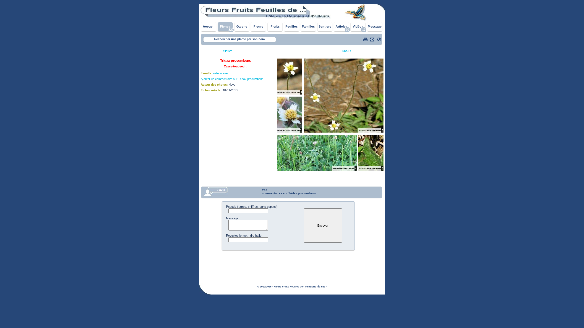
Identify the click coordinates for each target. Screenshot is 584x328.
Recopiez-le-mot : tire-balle (243, 235)
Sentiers (324, 26)
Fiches (225, 26)
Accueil (208, 26)
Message (375, 26)
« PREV (227, 50)
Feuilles (291, 26)
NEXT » (346, 50)
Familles (308, 26)
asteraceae (220, 73)
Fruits (275, 26)
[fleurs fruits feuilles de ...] (292, 20)
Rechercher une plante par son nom (239, 39)
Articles (341, 26)
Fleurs (258, 26)
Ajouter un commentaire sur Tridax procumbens (232, 79)
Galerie (241, 26)
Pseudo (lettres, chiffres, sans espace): (252, 206)
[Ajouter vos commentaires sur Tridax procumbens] (379, 39)
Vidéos (358, 26)
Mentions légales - (316, 286)
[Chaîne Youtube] (372, 39)
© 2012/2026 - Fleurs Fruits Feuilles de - (280, 286)
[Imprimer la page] (366, 39)
